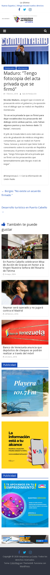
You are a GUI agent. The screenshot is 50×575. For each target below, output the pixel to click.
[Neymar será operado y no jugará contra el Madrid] (25, 281)
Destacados (9, 68)
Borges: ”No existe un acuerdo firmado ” (21, 193)
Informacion (22, 68)
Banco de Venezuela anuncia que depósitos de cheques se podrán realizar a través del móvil (22, 350)
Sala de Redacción (29, 94)
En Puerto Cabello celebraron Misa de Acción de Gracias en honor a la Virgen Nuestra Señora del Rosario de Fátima (23, 266)
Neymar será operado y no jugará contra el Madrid (23, 309)
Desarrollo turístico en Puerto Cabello (24, 209)
